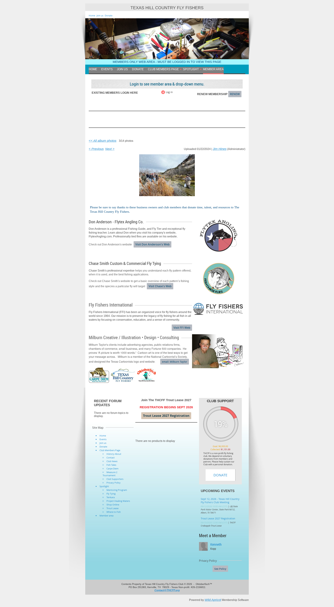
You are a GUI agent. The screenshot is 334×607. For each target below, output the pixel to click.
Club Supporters (114, 479)
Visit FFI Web (181, 328)
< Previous (96, 149)
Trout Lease (112, 508)
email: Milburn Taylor (174, 361)
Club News (111, 461)
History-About (113, 453)
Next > (109, 149)
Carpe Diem (112, 468)
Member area (106, 515)
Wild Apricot (213, 600)
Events (103, 439)
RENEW (235, 94)
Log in (169, 92)
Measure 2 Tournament (110, 474)
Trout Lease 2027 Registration (166, 415)
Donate (108, 15)
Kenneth (216, 544)
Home (92, 15)
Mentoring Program (116, 490)
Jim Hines (219, 149)
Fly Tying (111, 493)
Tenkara (110, 497)
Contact (110, 457)
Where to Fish (113, 511)
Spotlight (104, 486)
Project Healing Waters (118, 500)
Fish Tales (111, 464)
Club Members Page (110, 450)
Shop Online (112, 504)
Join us (100, 15)
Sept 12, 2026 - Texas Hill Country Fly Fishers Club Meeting (220, 500)
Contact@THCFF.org (167, 590)
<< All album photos (102, 140)
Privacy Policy (113, 482)
